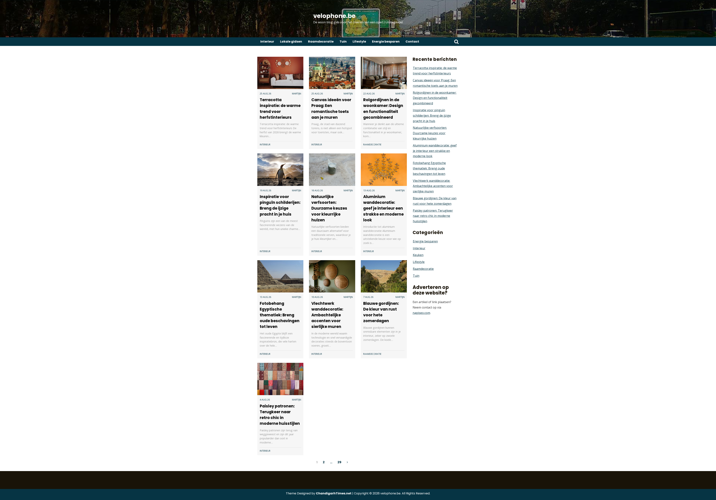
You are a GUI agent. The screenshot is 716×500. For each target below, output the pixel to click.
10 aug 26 (317, 297)
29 (339, 462)
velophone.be (334, 16)
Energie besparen (386, 41)
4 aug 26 (265, 399)
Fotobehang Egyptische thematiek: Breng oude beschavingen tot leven (279, 315)
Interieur (267, 41)
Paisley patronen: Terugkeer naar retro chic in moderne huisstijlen (433, 215)
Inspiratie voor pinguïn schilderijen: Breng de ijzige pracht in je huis (432, 115)
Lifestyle (359, 41)
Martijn (296, 93)
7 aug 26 (368, 297)
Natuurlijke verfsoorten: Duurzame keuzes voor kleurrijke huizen (329, 208)
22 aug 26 (369, 93)
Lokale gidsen (291, 41)
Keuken (418, 255)
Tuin (343, 41)
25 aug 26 (265, 93)
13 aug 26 (369, 190)
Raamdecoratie (321, 41)
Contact (412, 41)
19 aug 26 (265, 190)
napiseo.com (421, 313)
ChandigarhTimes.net (333, 493)
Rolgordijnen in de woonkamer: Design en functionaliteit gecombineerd (434, 98)
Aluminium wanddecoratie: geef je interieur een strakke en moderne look (383, 208)
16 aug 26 (317, 190)
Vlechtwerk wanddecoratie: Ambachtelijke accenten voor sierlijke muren (327, 315)
